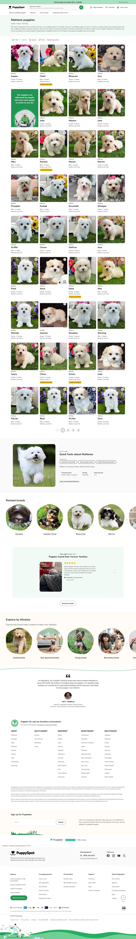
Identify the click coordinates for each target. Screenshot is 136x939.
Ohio (59, 769)
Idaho (13, 743)
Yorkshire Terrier (49, 534)
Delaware (84, 739)
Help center (92, 882)
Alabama (107, 735)
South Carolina (109, 765)
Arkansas (108, 739)
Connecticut (85, 735)
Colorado (14, 739)
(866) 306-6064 (89, 855)
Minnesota (61, 754)
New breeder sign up (70, 882)
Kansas (60, 746)
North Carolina (109, 762)
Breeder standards (69, 886)
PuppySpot (5, 845)
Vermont (84, 777)
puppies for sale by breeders (48, 725)
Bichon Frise (80, 534)
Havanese (19, 534)
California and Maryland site (58, 920)
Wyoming (14, 765)
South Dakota (62, 773)
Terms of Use (14, 920)
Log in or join (43, 879)
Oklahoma (37, 743)
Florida (107, 743)
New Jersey (85, 762)
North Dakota (62, 765)
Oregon (13, 754)
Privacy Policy (25, 920)
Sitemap (33, 920)
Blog (113, 894)
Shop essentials (15, 892)
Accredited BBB (43, 920)
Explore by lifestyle (16, 888)
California (14, 735)
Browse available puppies (17, 13)
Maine (83, 746)
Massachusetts (86, 754)
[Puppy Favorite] (36, 47)
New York (84, 765)
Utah (12, 758)
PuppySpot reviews (45, 898)
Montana (14, 746)
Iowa (59, 743)
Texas (36, 746)
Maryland (84, 750)
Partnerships (43, 894)
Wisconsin (61, 777)
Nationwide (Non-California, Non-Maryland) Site (83, 920)
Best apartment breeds (50, 658)
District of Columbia (87, 743)
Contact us (91, 879)
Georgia (107, 746)
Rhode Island (85, 773)
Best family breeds (111, 658)
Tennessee (108, 769)
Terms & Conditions (94, 890)
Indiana (60, 739)
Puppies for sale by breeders (17, 845)
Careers (114, 898)
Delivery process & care (60, 13)
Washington (15, 762)
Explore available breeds (18, 885)
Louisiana (107, 754)
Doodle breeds (19, 658)
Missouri (60, 758)
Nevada (13, 750)
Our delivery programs (119, 890)
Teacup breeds (81, 658)
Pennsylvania (85, 769)
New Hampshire (86, 758)
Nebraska (61, 762)
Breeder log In (68, 879)
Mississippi (108, 758)
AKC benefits (43, 886)
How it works (44, 13)
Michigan (60, 750)
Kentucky (107, 750)
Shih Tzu (111, 534)
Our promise (115, 886)
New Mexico (38, 739)
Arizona (36, 735)
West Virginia (109, 777)
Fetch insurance (44, 890)
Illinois (60, 735)
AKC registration (44, 882)
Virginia (107, 773)
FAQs (89, 886)
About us (33, 13)
